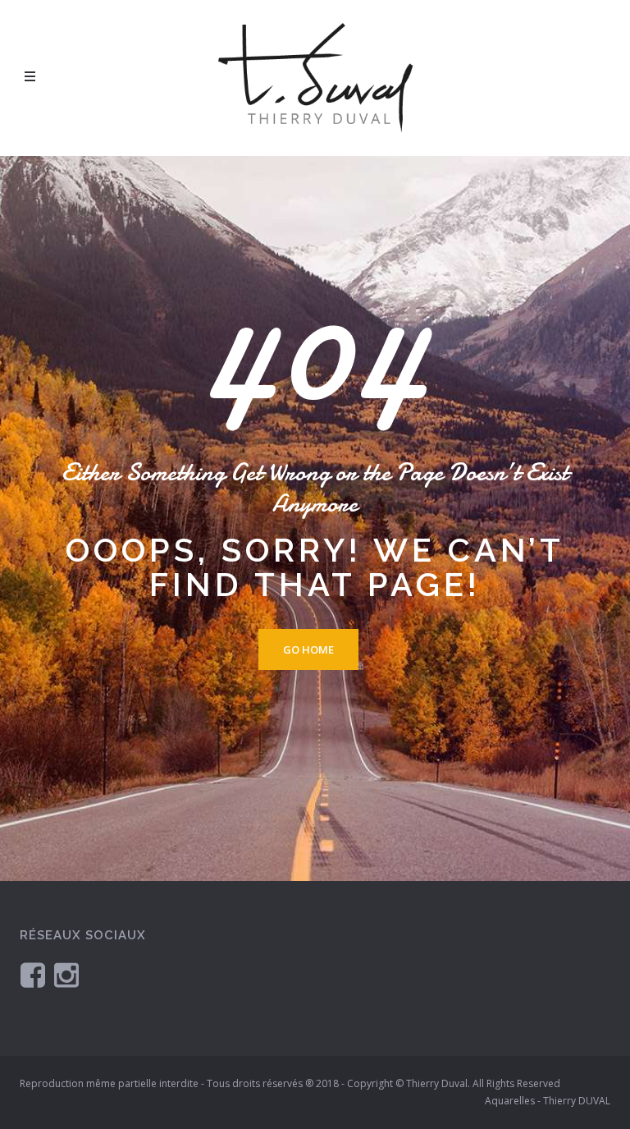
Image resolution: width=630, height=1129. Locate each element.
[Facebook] (33, 974)
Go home (308, 649)
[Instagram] (66, 974)
